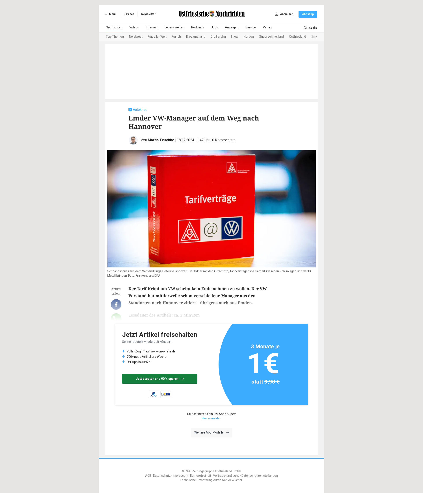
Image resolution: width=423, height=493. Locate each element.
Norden (249, 36)
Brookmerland (195, 36)
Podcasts (197, 27)
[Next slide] (312, 37)
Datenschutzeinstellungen (259, 475)
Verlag (267, 27)
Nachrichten (114, 27)
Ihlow (234, 36)
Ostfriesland (297, 36)
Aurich (176, 36)
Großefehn (218, 36)
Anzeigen (231, 27)
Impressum (180, 475)
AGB (148, 475)
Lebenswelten (174, 27)
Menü (112, 14)
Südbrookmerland (271, 36)
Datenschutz (162, 475)
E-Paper (129, 14)
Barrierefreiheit (200, 475)
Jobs (214, 27)
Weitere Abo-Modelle (209, 432)
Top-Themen (115, 36)
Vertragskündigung (226, 475)
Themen (152, 27)
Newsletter (148, 14)
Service (250, 27)
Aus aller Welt (157, 36)
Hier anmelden (211, 418)
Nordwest (136, 36)
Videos (134, 27)
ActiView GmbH (232, 480)
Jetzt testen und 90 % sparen (157, 378)
